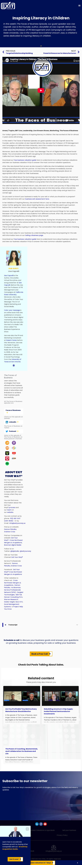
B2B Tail (19, 595)
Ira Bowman (16, 587)
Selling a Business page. (34, 235)
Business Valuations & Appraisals (42, 830)
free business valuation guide (25, 160)
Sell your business (69, 830)
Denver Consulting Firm (13, 597)
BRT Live (18, 130)
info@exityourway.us (17, 523)
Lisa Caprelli (8, 275)
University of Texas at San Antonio (12, 360)
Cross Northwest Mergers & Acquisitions (13, 541)
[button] (79, 5)
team (9, 510)
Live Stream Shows (41, 130)
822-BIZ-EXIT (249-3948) (12, 519)
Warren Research (11, 599)
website (10, 512)
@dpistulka (14, 551)
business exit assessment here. (37, 199)
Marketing (54, 130)
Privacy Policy (62, 835)
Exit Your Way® (17, 557)
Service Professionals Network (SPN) (12, 591)
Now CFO (19, 602)
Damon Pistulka (10, 529)
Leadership (27, 130)
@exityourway (25, 551)
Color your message (12, 310)
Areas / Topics (8, 130)
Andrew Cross (9, 532)
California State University (13, 293)
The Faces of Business (69, 130)
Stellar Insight (9, 602)
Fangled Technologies (13, 593)
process (12, 507)
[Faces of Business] (13, 413)
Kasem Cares (11, 340)
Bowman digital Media (13, 545)
